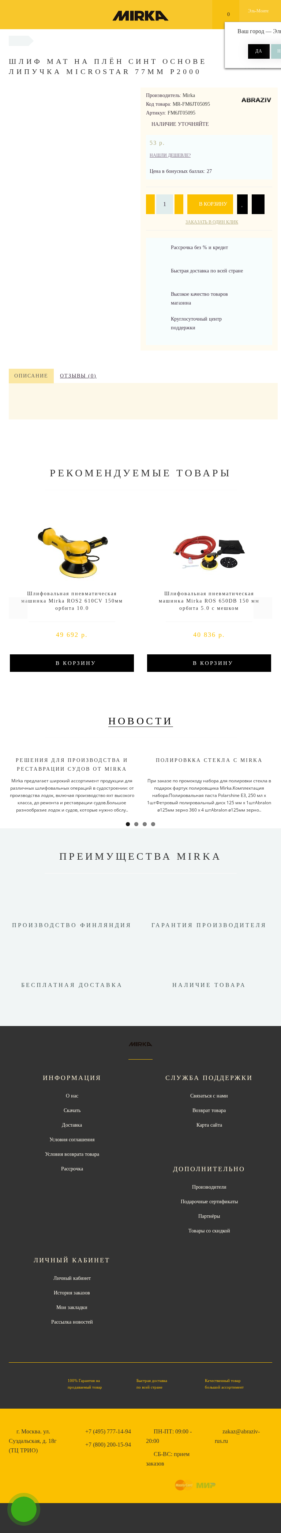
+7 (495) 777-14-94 (108, 1431)
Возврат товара (209, 1110)
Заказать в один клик (212, 222)
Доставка (72, 1125)
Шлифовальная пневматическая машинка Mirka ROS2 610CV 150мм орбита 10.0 (72, 601)
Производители (209, 1187)
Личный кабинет (72, 1278)
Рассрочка (72, 1169)
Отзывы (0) (78, 376)
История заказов (72, 1293)
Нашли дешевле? (170, 155)
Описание (31, 376)
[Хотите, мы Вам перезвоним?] (23, 1509)
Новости (140, 721)
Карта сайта (209, 1125)
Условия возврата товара (72, 1154)
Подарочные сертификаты (209, 1201)
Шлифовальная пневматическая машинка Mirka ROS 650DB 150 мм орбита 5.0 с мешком (209, 601)
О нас (72, 1096)
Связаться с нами (209, 1096)
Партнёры (209, 1216)
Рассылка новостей (72, 1322)
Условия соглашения (71, 1139)
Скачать (72, 1110)
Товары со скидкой (209, 1231)
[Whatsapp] (218, 1453)
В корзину (212, 204)
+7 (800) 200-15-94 (108, 1444)
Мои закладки (71, 1307)
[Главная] (18, 40)
